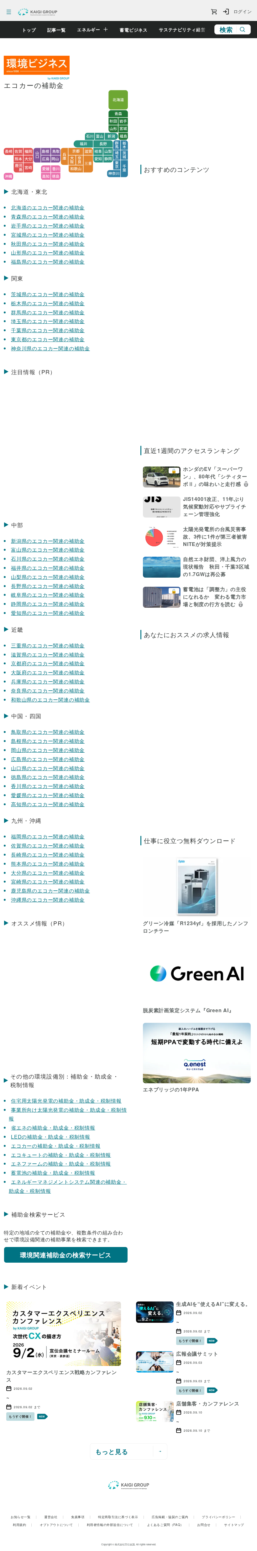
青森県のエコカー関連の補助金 (48, 216)
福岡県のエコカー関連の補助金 (48, 836)
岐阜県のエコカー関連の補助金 (48, 594)
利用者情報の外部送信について (113, 1525)
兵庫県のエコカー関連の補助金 (48, 681)
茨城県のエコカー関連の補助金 (48, 294)
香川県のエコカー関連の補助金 (48, 786)
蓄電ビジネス (134, 30)
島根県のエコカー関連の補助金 (48, 741)
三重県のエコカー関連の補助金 (48, 645)
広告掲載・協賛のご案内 (173, 1517)
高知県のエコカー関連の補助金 (48, 804)
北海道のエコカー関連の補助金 (48, 207)
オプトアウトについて (59, 1525)
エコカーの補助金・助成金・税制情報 (56, 1145)
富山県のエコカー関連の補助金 (48, 549)
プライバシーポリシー (221, 1517)
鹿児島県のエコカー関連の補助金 (50, 890)
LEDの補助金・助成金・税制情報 (50, 1136)
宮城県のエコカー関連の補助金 (48, 234)
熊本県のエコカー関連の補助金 (48, 863)
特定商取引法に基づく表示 (121, 1517)
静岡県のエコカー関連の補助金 (48, 603)
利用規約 (22, 1525)
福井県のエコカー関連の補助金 (48, 567)
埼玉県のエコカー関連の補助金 (48, 321)
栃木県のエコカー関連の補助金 (48, 303)
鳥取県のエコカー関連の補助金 (48, 731)
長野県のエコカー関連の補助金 (48, 586)
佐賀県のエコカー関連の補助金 (48, 845)
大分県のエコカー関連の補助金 (48, 872)
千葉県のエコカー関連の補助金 (48, 330)
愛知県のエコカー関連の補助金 (48, 612)
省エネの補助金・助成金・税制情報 (53, 1127)
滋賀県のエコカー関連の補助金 (48, 654)
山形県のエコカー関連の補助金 (48, 252)
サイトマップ (234, 1525)
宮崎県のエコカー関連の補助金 (48, 881)
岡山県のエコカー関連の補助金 (48, 750)
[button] (196, 478)
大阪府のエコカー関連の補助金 (48, 672)
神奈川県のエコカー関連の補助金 (50, 348)
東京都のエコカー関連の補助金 (48, 339)
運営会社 (54, 1517)
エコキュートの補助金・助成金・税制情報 (61, 1154)
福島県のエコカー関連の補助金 (48, 261)
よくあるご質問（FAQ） (168, 1525)
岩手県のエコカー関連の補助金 (48, 225)
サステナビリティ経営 (182, 29)
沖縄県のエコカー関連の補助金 (48, 899)
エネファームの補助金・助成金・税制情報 (61, 1163)
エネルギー (88, 29)
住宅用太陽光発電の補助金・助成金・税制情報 (66, 1100)
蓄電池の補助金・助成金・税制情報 (53, 1172)
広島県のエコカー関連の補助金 (48, 759)
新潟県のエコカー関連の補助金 (48, 540)
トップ (29, 30)
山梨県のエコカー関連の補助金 (48, 576)
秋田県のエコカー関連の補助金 (48, 243)
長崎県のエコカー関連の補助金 (48, 854)
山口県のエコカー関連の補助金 (48, 768)
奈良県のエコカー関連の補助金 (48, 690)
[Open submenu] (105, 29)
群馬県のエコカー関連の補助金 (48, 312)
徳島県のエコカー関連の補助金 (48, 777)
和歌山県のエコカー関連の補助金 (50, 699)
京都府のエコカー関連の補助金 (48, 663)
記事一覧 (56, 30)
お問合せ (207, 1525)
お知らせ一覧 (24, 1517)
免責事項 (81, 1517)
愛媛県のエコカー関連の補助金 (48, 795)
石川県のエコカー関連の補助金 (48, 558)
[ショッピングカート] (213, 12)
